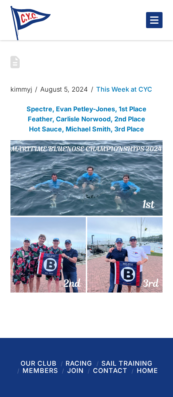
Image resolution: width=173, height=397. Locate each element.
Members (40, 370)
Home (147, 370)
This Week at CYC (124, 89)
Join (75, 370)
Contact (110, 370)
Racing (79, 363)
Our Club (39, 363)
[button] (154, 20)
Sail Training (126, 363)
